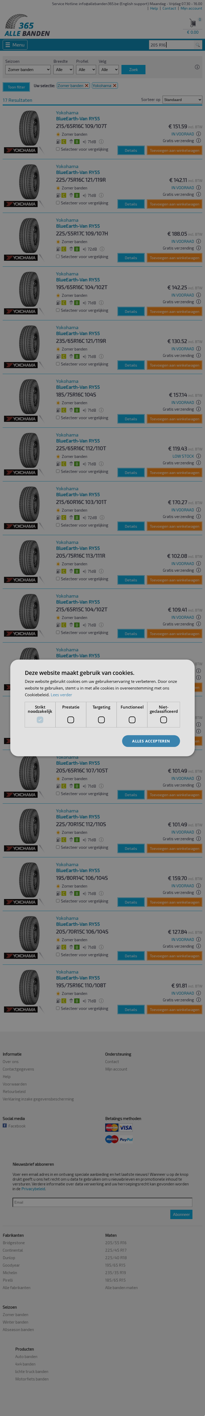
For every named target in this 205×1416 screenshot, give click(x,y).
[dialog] (102, 708)
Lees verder (61, 694)
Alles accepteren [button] (151, 740)
